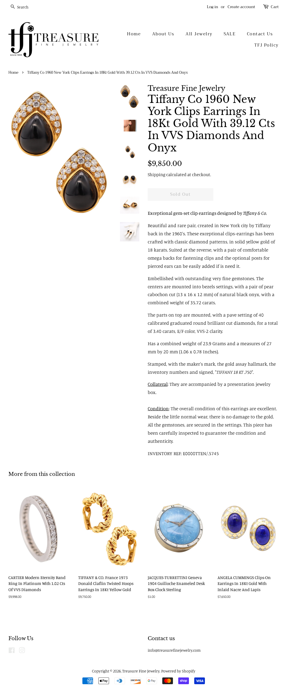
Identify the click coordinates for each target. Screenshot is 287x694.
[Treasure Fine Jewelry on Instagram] (22, 651)
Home (134, 34)
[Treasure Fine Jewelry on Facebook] (11, 651)
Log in (212, 6)
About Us (163, 34)
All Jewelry (199, 34)
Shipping (156, 174)
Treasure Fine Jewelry (140, 670)
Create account (241, 6)
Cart (275, 7)
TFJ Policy (266, 45)
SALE (229, 34)
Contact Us (260, 34)
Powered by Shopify (178, 670)
